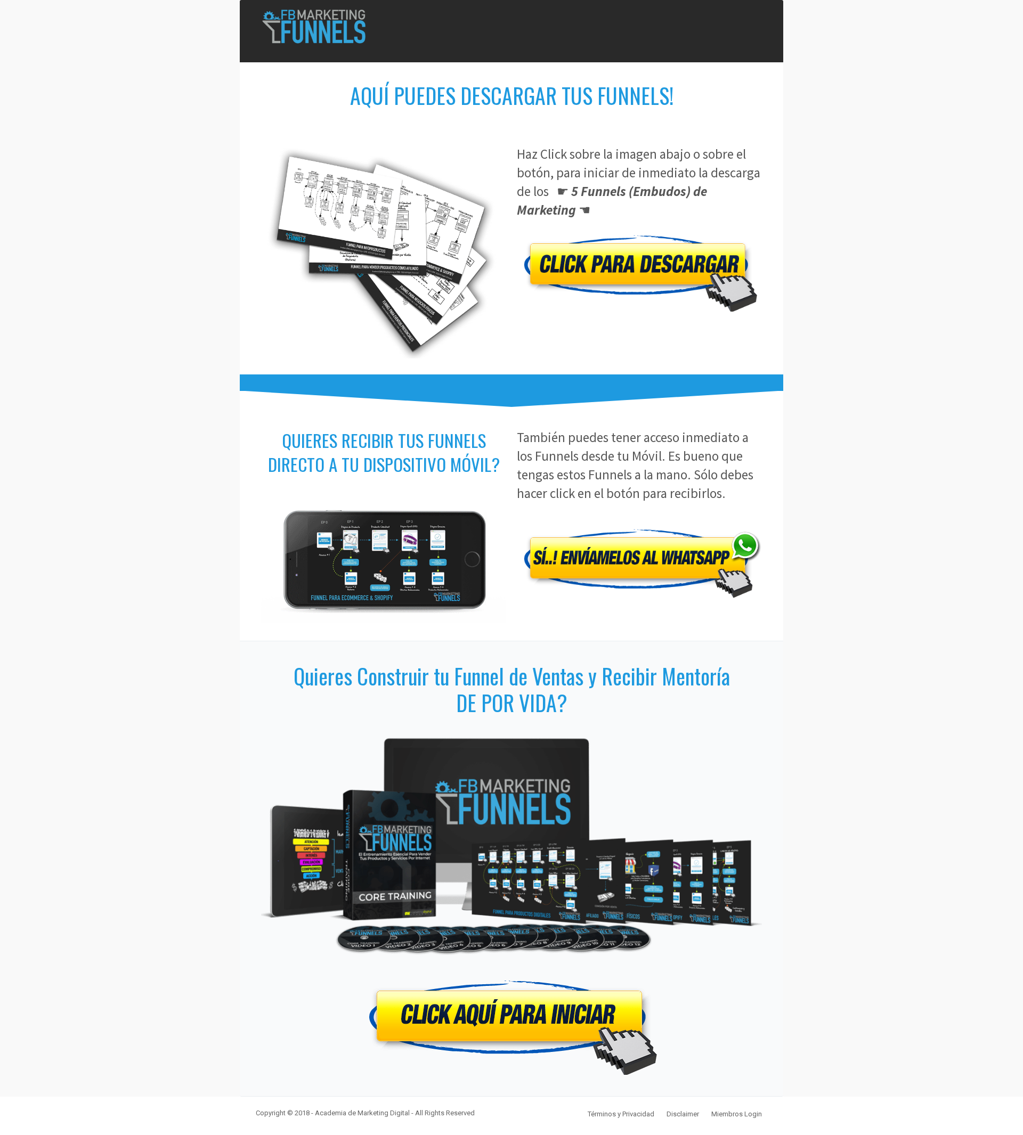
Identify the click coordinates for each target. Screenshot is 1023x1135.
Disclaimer (683, 1114)
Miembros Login (736, 1114)
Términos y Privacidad (621, 1114)
